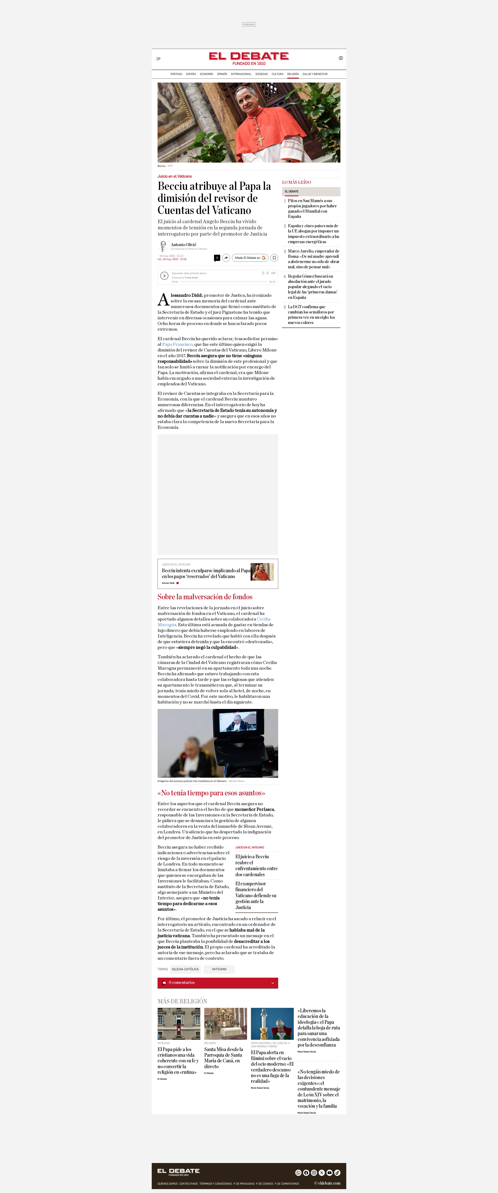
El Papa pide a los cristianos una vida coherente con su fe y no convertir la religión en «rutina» (178, 1061)
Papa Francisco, (177, 344)
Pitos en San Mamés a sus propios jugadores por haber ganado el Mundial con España (312, 208)
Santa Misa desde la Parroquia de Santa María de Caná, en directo (223, 1058)
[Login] (340, 58)
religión (293, 74)
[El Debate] (249, 56)
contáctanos (188, 1183)
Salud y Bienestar (315, 74)
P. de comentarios (287, 1183)
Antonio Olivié (183, 244)
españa (191, 74)
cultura (277, 74)
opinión (222, 74)
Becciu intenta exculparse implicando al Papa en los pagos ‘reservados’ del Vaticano (206, 573)
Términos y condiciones (215, 1183)
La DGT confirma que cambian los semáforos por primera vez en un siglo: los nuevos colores (311, 315)
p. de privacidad (243, 1183)
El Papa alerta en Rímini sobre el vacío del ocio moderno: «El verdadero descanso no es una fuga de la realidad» (272, 1067)
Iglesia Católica (185, 969)
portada (176, 74)
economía (206, 74)
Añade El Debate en (247, 258)
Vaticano (219, 969)
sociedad (261, 74)
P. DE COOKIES (264, 1183)
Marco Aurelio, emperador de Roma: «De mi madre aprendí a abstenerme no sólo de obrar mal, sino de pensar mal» (313, 259)
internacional (241, 74)
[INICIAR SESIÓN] (340, 58)
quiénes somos (168, 1183)
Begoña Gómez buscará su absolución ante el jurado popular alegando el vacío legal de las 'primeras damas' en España (312, 287)
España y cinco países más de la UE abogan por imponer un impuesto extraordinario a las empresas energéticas (313, 234)
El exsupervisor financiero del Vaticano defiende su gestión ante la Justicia (255, 895)
